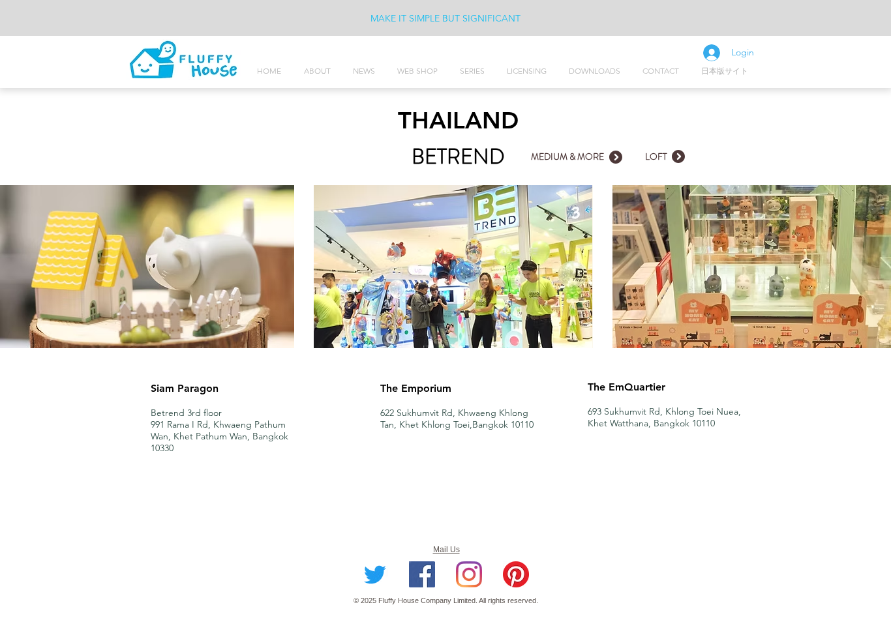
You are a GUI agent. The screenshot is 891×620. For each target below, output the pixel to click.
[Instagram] (469, 574)
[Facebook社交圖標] (422, 574)
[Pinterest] (516, 574)
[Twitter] (375, 574)
